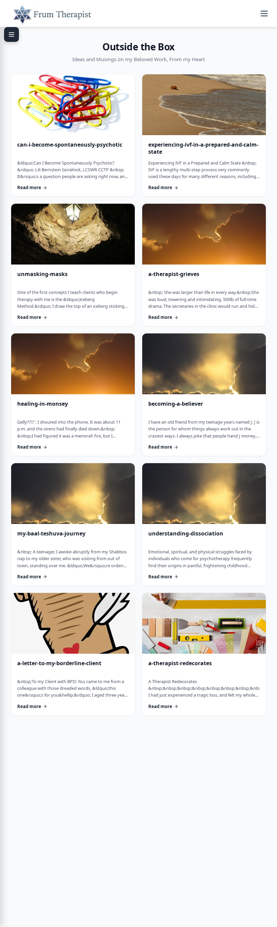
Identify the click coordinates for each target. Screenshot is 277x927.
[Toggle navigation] (264, 13)
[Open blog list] (11, 34)
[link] (73, 135)
